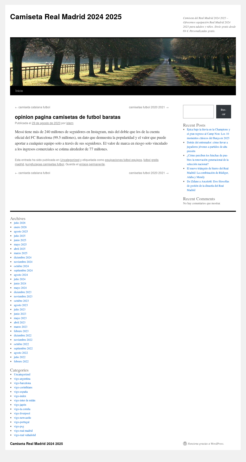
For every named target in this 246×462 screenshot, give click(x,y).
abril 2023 (19, 322)
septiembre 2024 (23, 270)
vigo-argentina (22, 378)
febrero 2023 (21, 331)
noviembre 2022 (23, 339)
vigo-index (20, 396)
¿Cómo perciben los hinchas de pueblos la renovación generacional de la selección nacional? (207, 159)
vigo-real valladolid (25, 435)
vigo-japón (20, 404)
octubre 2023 (21, 300)
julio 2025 (19, 235)
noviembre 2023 (23, 296)
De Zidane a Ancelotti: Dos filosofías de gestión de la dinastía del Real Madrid (208, 185)
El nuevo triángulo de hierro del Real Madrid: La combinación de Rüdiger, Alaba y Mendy (208, 172)
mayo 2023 (20, 318)
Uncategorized (70, 160)
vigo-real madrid (23, 430)
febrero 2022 (21, 361)
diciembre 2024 (22, 257)
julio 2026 (19, 223)
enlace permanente (92, 164)
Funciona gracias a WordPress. (206, 443)
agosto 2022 (21, 352)
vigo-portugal (21, 422)
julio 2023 (19, 309)
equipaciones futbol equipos (123, 160)
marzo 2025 (20, 253)
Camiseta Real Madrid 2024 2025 (66, 16)
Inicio (19, 90)
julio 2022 (19, 357)
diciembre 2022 (22, 335)
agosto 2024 (21, 274)
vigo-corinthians (23, 387)
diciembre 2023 (22, 292)
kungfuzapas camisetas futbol (44, 164)
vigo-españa (21, 391)
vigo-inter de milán (24, 400)
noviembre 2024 (23, 261)
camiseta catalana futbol (32, 107)
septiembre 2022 (23, 348)
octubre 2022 (21, 344)
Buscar (223, 112)
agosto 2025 (21, 231)
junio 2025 (20, 240)
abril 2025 (19, 248)
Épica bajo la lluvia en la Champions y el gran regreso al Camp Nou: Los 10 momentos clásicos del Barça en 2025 (208, 133)
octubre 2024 (21, 266)
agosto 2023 (21, 305)
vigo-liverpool (22, 413)
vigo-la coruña (22, 409)
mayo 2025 (20, 244)
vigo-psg (19, 426)
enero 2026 (20, 227)
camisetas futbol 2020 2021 (149, 107)
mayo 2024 (20, 287)
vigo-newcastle (22, 417)
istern (70, 123)
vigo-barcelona (22, 383)
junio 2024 (20, 283)
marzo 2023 (20, 326)
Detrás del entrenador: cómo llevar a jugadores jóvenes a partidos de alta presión (207, 146)
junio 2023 (20, 313)
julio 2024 (19, 279)
